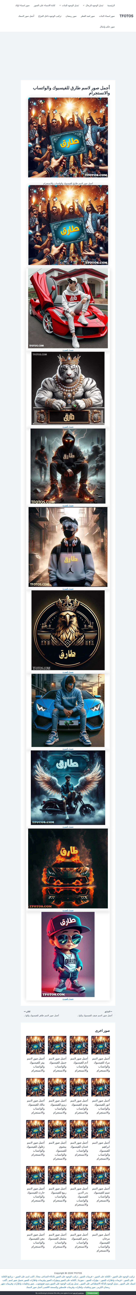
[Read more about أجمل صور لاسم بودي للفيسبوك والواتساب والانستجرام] (79, 1087)
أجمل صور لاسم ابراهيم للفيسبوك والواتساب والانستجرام (101, 1150)
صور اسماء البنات (107, 16)
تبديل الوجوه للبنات (70, 5)
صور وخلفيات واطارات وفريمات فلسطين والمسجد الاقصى (69, 1287)
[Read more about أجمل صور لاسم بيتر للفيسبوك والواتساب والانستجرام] (35, 1045)
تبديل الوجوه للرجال (94, 5)
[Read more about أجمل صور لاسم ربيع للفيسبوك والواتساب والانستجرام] (57, 1175)
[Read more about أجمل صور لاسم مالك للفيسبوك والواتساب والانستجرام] (35, 1087)
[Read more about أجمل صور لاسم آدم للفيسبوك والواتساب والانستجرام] (79, 1045)
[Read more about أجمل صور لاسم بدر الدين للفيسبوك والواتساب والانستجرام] (79, 1175)
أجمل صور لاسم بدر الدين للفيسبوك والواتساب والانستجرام (79, 1196)
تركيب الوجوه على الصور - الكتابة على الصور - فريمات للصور (107, 1276)
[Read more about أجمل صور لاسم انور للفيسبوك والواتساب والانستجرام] (100, 1087)
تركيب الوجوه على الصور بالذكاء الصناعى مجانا (57, 1276)
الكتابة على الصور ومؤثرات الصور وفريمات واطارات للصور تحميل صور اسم (42, 1280)
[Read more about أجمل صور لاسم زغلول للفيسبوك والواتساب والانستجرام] (35, 1129)
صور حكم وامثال (107, 26)
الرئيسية (111, 5)
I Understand (92, 1293)
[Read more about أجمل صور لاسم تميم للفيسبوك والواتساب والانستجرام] (100, 1175)
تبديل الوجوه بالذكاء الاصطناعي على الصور (99, 1283)
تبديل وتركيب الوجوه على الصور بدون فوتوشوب (57, 1283)
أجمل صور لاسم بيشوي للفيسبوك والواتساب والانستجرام (57, 1150)
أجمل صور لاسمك (26, 16)
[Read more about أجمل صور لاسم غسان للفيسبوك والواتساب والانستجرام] (79, 1129)
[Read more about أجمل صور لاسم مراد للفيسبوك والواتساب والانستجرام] (100, 1045)
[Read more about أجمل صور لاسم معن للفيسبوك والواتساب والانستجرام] (35, 1221)
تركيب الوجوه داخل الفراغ (49, 16)
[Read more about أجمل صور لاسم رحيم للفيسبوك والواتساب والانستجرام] (79, 1221)
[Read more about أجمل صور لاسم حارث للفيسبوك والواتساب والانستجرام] (35, 1175)
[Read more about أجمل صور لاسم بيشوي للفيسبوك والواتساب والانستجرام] (57, 1129)
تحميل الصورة (68, 350)
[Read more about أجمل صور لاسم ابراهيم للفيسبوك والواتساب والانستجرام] (100, 1129)
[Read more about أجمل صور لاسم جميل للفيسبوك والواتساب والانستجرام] (57, 1045)
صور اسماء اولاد (22, 5)
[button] (84, 5)
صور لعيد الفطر (88, 16)
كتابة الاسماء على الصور (44, 5)
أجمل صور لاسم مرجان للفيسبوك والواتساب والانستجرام (101, 1242)
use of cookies (78, 1293)
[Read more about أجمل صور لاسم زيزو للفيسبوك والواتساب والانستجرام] (57, 1087)
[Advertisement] (68, 60)
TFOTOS (126, 16)
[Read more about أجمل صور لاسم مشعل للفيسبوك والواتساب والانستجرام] (57, 1221)
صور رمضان (71, 16)
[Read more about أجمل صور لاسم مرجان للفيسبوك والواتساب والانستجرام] (100, 1221)
